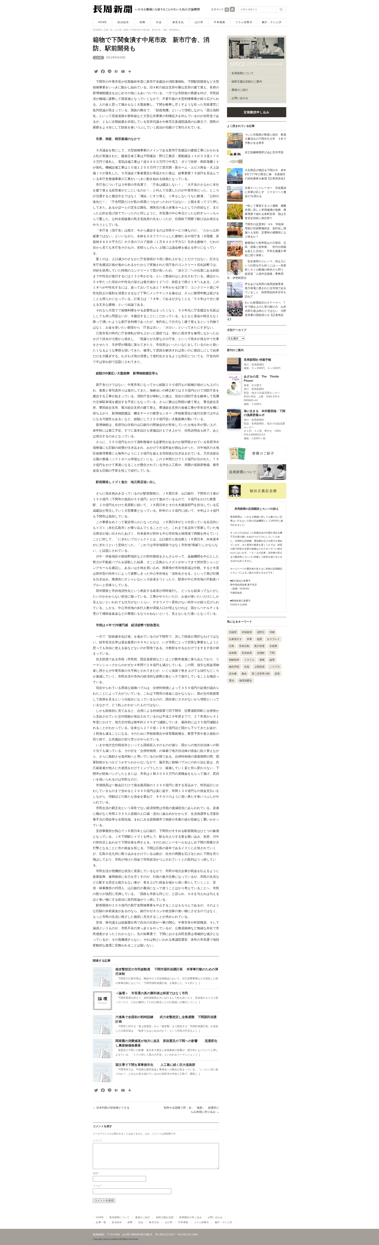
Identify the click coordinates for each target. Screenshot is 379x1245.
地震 (259, 639)
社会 (159, 22)
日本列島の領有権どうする (111, 1107)
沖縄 (272, 632)
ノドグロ (274, 666)
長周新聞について (243, 73)
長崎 (262, 659)
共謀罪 (233, 632)
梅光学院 (234, 666)
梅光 (244, 673)
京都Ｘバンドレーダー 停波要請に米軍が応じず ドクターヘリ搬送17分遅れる (265, 192)
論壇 (272, 659)
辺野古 (261, 632)
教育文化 (178, 22)
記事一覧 (101, 1222)
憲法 (231, 680)
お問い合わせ (240, 98)
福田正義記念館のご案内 (247, 81)
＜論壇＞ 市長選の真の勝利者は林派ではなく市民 (153, 993)
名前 (96, 1173)
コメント (97, 1140)
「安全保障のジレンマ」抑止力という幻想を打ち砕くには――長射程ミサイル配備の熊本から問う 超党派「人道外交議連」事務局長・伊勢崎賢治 (256, 269)
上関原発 (259, 666)
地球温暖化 (245, 680)
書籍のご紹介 (240, 89)
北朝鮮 (261, 652)
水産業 (273, 646)
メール (97, 1185)
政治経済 (123, 22)
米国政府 (247, 632)
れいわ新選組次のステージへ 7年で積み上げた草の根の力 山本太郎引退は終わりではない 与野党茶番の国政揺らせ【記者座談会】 (256, 311)
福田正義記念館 (165, 1217)
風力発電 (259, 646)
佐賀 (246, 666)
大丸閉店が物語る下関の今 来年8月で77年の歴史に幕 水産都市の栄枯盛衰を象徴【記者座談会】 (265, 174)
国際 (142, 22)
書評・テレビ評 (272, 22)
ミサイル (249, 659)
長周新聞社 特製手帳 (257, 359)
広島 (231, 646)
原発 (277, 673)
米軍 (249, 639)
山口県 (199, 22)
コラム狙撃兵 (243, 22)
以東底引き (235, 639)
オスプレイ (273, 639)
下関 (272, 652)
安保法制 (244, 646)
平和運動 (219, 22)
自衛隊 (233, 652)
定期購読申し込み (256, 112)
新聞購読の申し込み (190, 1217)
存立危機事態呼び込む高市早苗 (264, 152)
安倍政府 (247, 652)
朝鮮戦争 (234, 659)
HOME (102, 22)
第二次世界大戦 (261, 673)
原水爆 (233, 673)
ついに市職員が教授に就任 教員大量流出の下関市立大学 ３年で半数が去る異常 (265, 138)
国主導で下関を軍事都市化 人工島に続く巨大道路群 (160, 1064)
